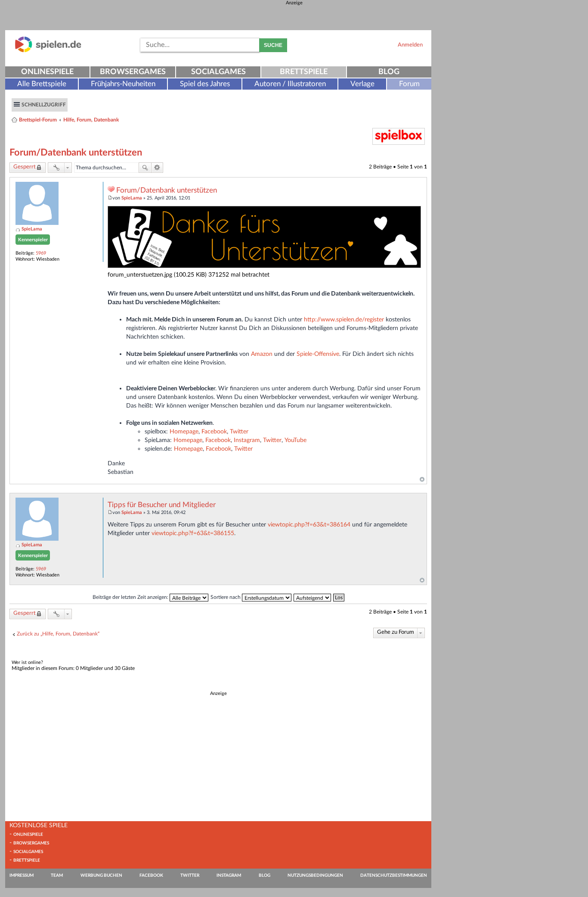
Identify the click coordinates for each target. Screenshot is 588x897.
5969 (41, 253)
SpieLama (32, 229)
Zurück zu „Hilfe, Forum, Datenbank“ (58, 633)
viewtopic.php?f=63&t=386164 (309, 524)
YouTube (295, 440)
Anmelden (410, 45)
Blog (388, 72)
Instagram (247, 440)
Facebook (214, 431)
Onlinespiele (47, 72)
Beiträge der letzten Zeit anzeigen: (131, 597)
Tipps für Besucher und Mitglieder (162, 504)
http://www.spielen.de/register (344, 319)
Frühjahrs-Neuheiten (123, 83)
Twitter (239, 431)
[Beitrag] (110, 198)
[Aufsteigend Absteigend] (313, 597)
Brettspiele (304, 72)
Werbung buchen (101, 875)
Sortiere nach (226, 597)
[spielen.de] (48, 50)
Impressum (21, 875)
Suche (273, 45)
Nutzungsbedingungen (315, 875)
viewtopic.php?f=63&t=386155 (193, 533)
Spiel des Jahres (205, 83)
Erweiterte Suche (157, 167)
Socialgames (218, 72)
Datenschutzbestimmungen (393, 875)
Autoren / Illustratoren (290, 83)
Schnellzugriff (44, 104)
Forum (409, 83)
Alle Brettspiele (41, 83)
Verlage (362, 83)
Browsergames (133, 72)
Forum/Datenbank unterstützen (75, 152)
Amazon (261, 354)
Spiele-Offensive (318, 354)
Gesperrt (24, 167)
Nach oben (422, 479)
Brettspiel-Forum (38, 119)
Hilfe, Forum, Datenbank (91, 119)
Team (57, 875)
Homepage (184, 431)
